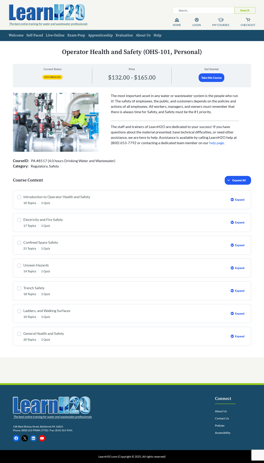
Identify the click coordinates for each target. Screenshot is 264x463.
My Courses (220, 25)
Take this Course (211, 77)
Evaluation (124, 35)
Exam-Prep (76, 35)
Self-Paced (34, 35)
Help (157, 35)
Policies (219, 425)
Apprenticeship (100, 35)
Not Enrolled (52, 77)
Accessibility (222, 432)
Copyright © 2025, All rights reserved (142, 456)
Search (244, 10)
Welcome (16, 35)
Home (177, 25)
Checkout (248, 25)
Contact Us (222, 418)
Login (197, 25)
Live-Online (55, 35)
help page (216, 143)
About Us (143, 35)
